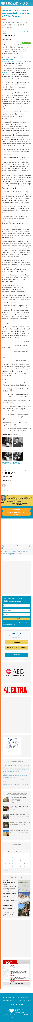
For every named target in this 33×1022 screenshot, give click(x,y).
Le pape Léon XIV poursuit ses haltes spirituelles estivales (9, 907)
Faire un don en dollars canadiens (16, 513)
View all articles (6, 490)
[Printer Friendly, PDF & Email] (26, 43)
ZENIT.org (25, 45)
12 (12, 860)
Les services (26, 997)
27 (16, 866)
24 (5, 866)
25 (9, 866)
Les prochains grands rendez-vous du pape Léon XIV (9, 895)
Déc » (7, 870)
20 (16, 863)
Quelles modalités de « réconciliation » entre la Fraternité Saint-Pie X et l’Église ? (19, 831)
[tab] (9, 962)
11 (9, 860)
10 (5, 860)
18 (9, 863)
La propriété (18, 997)
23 (28, 863)
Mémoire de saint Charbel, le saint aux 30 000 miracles (19, 807)
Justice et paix (22, 470)
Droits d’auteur (17, 1000)
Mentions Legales (7, 1000)
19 (12, 863)
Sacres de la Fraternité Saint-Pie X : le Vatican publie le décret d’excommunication (19, 799)
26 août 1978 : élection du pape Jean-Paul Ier (14, 765)
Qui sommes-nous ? (8, 997)
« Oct (4, 870)
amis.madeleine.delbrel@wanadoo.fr (13, 61)
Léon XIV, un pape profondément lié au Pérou (9, 882)
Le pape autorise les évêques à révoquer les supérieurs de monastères (20, 823)
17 (5, 863)
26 (12, 866)
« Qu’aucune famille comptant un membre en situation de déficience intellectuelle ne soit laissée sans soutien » (15, 775)
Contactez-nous (26, 1000)
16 (28, 860)
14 (20, 860)
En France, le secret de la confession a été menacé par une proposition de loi (19, 815)
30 (28, 866)
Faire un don (16, 509)
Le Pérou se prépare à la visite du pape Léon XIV (15, 780)
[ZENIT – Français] (9, 3)
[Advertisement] (16, 532)
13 (16, 860)
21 (20, 863)
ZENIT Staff (21, 31)
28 (20, 866)
